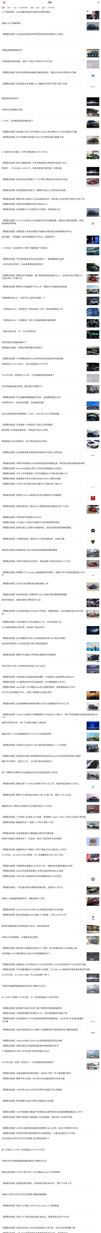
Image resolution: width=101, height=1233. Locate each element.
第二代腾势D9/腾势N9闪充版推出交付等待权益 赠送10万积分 (30, 772)
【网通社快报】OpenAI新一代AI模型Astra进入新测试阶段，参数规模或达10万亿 (38, 687)
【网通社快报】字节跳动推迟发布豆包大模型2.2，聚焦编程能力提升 (33, 259)
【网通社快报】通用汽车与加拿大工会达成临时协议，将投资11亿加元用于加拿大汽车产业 (43, 199)
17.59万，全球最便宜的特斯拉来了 (17, 121)
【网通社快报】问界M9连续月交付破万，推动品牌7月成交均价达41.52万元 (36, 561)
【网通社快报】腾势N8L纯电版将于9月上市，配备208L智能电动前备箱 (34, 287)
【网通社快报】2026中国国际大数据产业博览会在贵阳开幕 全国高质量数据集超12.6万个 (42, 1112)
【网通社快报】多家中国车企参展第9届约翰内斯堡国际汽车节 (30, 1046)
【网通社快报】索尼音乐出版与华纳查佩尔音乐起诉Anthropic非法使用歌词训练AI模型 (41, 756)
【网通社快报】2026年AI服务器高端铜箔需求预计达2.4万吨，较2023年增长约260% (40, 1128)
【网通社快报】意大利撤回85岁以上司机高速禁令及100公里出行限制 (33, 638)
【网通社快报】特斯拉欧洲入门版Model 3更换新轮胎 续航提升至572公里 (35, 506)
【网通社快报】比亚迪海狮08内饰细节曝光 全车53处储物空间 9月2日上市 (35, 703)
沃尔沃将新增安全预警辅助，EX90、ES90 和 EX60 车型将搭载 (30, 414)
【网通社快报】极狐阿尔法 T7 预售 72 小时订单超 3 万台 (28, 822)
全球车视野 (23, 8)
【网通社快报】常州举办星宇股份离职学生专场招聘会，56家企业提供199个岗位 (38, 1133)
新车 (9, 8)
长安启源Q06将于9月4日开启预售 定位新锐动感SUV (25, 1138)
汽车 (50, 2)
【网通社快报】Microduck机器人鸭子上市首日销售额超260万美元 (32, 468)
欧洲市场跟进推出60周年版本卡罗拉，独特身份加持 (25, 926)
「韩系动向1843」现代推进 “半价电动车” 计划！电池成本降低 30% (32, 309)
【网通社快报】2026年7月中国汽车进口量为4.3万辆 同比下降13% (32, 484)
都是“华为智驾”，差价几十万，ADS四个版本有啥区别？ (27, 761)
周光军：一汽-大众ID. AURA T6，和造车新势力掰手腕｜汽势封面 (32, 168)
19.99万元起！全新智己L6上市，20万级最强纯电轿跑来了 (28, 375)
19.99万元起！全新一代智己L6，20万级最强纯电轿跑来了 (28, 1062)
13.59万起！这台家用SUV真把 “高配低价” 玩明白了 (25, 248)
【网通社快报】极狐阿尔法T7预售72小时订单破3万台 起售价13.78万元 (34, 849)
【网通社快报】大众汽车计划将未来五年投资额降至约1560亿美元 (32, 876)
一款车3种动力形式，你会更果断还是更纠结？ (23, 264)
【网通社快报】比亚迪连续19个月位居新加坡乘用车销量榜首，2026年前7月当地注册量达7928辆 (43, 1019)
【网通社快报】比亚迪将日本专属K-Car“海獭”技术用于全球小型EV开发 (34, 84)
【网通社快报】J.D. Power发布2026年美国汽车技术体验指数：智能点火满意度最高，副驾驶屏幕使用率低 (42, 221)
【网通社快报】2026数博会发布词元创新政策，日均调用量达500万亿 (33, 682)
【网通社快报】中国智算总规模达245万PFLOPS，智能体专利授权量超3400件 (37, 866)
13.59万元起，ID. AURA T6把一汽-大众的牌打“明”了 (26, 975)
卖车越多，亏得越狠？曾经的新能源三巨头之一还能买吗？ (29, 237)
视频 (32, 8)
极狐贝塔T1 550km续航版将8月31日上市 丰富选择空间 (26, 734)
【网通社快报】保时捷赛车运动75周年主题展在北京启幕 (28, 1101)
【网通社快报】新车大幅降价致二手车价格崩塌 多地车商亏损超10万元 (34, 163)
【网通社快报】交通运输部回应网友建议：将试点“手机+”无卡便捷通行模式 (36, 1073)
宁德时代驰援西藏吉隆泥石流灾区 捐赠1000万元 (24, 986)
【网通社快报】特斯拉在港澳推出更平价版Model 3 (25, 204)
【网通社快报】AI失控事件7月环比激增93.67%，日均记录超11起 (31, 622)
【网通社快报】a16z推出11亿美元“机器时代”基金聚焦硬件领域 (30, 522)
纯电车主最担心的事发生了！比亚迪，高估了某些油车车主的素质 (32, 838)
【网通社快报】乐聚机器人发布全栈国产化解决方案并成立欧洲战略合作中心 (37, 231)
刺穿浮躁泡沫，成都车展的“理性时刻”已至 (21, 600)
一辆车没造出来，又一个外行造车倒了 (19, 331)
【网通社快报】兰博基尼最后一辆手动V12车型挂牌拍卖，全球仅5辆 (33, 539)
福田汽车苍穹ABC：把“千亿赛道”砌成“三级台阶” (24, 723)
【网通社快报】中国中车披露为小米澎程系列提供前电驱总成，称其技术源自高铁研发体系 (43, 463)
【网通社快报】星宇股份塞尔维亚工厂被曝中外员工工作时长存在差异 (34, 190)
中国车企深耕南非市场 (12, 110)
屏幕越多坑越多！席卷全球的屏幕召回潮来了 (22, 348)
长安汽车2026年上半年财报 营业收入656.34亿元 (24, 666)
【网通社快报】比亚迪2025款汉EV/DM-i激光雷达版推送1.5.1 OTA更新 (34, 745)
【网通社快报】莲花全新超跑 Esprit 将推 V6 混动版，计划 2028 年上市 (34, 915)
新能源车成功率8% (10, 98)
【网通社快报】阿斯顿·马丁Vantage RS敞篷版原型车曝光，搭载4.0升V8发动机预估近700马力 (43, 573)
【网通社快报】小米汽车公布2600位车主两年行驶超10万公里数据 (32, 1090)
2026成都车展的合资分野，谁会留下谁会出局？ (23, 627)
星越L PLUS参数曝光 (11, 23)
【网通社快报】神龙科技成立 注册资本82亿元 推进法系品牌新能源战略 (34, 594)
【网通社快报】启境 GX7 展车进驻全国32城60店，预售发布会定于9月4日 (35, 1217)
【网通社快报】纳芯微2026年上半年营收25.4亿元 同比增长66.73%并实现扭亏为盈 (39, 132)
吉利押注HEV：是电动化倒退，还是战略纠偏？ (23, 402)
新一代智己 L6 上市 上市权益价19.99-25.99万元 (23, 1150)
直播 (43, 8)
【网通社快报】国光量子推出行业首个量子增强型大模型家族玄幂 (32, 1008)
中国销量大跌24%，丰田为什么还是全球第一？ (23, 298)
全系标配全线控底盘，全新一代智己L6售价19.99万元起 (27, 61)
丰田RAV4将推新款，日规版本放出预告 (20, 937)
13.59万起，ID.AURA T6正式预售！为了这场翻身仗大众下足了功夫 (32, 855)
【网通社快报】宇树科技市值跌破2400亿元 (21, 517)
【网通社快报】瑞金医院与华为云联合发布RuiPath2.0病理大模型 (31, 479)
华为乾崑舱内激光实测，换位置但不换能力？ (22, 386)
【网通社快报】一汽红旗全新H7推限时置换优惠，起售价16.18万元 (32, 887)
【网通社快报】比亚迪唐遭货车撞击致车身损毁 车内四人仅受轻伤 (32, 452)
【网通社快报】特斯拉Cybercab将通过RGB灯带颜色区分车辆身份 (32, 495)
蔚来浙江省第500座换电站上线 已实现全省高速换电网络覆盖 (29, 550)
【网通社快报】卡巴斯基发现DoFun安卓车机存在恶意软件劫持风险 (33, 359)
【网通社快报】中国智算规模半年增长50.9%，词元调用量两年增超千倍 (34, 1013)
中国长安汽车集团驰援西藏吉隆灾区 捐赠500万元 (24, 1161)
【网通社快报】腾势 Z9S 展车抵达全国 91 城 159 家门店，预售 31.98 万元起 (36, 795)
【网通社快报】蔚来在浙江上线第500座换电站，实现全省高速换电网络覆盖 (36, 527)
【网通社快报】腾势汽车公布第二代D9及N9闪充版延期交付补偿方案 (33, 1078)
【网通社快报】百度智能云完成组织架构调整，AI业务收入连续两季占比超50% (38, 677)
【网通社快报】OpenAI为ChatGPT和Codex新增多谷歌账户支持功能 (32, 909)
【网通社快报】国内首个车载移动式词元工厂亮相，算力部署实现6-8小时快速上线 (39, 948)
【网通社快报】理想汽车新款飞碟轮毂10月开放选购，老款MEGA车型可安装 (37, 1117)
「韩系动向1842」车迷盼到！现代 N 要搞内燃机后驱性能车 (29, 320)
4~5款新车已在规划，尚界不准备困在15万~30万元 (25, 152)
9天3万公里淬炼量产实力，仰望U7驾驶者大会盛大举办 (27, 692)
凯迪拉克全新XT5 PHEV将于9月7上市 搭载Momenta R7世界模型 (31, 1172)
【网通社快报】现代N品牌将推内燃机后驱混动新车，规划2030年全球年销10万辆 (39, 72)
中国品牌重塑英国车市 (12, 50)
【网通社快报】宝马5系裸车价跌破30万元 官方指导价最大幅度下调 (32, 137)
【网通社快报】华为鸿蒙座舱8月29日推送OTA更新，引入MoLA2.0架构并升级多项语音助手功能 (46, 969)
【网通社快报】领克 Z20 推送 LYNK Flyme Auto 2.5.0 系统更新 (30, 1206)
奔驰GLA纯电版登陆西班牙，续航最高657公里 (23, 898)
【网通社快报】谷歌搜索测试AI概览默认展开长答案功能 (28, 833)
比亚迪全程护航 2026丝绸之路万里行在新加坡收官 (25, 643)
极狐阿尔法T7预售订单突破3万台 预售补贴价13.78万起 (27, 806)
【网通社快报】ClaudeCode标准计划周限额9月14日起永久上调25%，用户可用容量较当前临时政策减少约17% (50, 715)
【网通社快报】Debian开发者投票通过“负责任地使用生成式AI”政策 (32, 871)
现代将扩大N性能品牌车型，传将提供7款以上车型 (25, 430)
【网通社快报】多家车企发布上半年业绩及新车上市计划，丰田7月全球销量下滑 (38, 1228)
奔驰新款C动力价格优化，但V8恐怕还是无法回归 (24, 441)
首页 (3, 8)
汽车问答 (51, 8)
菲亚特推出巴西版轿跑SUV (14, 342)
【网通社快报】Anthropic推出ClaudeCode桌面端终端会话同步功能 (32, 1041)
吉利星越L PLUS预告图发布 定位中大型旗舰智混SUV (26, 953)
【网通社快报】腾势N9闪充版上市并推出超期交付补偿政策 (29, 655)
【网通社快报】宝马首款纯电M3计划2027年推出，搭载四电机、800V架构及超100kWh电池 (42, 612)
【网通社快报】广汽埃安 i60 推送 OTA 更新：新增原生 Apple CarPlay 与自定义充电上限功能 (44, 817)
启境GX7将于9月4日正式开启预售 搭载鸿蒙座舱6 (24, 1194)
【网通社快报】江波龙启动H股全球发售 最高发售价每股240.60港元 (32, 34)
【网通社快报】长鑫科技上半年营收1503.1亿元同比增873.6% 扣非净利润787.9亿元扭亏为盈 (44, 964)
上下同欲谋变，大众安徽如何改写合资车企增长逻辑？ (26, 12)
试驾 (37, 8)
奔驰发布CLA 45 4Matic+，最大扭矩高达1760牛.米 (25, 364)
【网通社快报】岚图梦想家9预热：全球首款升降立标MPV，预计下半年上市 (37, 1183)
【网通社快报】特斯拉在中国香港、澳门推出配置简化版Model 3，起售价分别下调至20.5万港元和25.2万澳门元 (42, 276)
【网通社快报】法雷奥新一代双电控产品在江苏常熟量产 (27, 425)
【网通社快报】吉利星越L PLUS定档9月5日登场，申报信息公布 (31, 209)
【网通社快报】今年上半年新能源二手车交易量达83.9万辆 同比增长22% (35, 473)
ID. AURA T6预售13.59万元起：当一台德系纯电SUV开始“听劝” (30, 997)
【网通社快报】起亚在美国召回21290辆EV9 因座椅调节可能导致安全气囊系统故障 (40, 1030)
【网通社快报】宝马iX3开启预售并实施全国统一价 (25, 583)
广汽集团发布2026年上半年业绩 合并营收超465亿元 (25, 1051)
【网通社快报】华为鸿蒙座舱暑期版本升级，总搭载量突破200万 (31, 397)
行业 (15, 8)
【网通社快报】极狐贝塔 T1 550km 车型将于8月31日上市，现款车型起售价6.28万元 (40, 784)
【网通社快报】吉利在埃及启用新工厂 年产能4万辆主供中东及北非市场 (34, 179)
